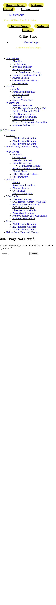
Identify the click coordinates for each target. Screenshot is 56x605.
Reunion (10, 135)
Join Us (10, 86)
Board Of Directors (21, 69)
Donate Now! (15, 5)
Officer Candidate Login (28, 47)
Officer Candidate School (24, 80)
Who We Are (12, 58)
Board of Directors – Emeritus (27, 75)
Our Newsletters (20, 83)
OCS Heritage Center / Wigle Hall (29, 108)
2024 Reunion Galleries (24, 141)
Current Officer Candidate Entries (20, 20)
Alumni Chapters (20, 77)
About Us (17, 61)
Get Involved (18, 97)
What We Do (12, 102)
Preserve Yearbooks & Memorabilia (29, 122)
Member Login (16, 15)
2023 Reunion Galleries (24, 143)
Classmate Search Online (24, 116)
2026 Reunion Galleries (24, 138)
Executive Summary (22, 66)
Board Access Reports (29, 72)
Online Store (30, 9)
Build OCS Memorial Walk (25, 111)
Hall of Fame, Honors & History (22, 146)
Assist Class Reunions (23, 119)
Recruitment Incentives (23, 91)
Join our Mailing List (22, 100)
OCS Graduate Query (23, 114)
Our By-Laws (19, 64)
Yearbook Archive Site (23, 125)
